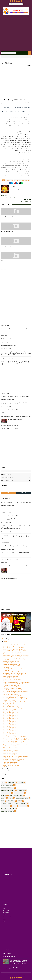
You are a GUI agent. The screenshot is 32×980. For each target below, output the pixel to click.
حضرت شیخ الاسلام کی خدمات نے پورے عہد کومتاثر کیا (15, 647)
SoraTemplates (11, 976)
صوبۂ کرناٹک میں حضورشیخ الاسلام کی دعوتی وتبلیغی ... (15, 754)
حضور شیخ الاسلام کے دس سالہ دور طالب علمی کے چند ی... (16, 682)
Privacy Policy (6, 912)
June (4, 643)
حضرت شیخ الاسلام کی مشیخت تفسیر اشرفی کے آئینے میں (16, 739)
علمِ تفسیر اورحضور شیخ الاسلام (10, 753)
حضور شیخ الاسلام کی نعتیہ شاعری (11, 747)
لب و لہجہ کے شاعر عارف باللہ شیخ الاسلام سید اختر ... (15, 698)
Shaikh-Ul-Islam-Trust (21, 803)
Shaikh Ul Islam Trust (5, 335)
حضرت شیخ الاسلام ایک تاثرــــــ (10, 677)
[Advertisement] (16, 34)
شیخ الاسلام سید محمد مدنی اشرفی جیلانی (10, 342)
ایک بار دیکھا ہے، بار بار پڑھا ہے (12, 679)
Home (4, 908)
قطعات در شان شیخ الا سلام (9, 709)
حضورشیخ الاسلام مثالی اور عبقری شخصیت (13, 665)
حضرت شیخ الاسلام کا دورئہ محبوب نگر (12, 688)
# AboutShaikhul (9, 180)
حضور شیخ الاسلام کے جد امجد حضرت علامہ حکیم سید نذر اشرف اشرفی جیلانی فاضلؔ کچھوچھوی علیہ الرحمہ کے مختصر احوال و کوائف (15, 363)
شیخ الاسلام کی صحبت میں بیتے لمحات (11, 692)
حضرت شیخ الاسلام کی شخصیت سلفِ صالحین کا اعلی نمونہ (16, 659)
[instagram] (14, 1)
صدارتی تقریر (6, 667)
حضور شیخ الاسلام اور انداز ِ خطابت (11, 765)
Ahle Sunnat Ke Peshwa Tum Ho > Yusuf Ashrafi (10, 425)
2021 (3, 773)
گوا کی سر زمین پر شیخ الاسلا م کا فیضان (12, 689)
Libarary (3, 795)
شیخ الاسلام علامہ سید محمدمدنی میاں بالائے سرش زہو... (16, 691)
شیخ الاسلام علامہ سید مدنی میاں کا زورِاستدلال (13, 759)
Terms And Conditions (7, 916)
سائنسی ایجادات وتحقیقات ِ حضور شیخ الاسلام (13, 683)
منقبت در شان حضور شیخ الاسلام (7, 231)
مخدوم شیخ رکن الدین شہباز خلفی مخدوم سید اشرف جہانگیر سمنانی (16, 396)
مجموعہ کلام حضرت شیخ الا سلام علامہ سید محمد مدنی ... (16, 744)
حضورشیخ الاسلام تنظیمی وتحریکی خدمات (12, 742)
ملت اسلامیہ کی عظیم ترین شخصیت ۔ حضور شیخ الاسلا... (16, 655)
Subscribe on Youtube (7, 477)
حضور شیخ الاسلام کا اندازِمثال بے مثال (11, 763)
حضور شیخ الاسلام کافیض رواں (10, 662)
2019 (3, 638)
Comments (23, 493)
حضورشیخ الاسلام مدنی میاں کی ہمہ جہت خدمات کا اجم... (16, 738)
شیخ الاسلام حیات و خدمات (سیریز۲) (7, 808)
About (4, 921)
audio (21, 782)
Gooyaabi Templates (24, 976)
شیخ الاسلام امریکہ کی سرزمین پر (11, 685)
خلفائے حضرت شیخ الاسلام (6, 338)
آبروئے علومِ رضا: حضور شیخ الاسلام (11, 646)
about (2, 782)
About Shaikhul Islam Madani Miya (7, 332)
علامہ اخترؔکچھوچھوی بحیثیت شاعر (9, 345)
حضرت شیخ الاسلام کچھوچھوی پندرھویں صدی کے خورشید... (16, 741)
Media (11, 798)
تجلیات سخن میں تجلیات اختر (9, 700)
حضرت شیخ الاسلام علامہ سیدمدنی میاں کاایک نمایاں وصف (16, 650)
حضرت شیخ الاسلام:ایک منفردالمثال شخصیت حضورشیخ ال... (16, 736)
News (2, 800)
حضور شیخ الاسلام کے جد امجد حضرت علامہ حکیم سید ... (16, 674)
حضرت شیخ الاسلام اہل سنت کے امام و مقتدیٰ (13, 653)
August (5, 768)
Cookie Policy (6, 910)
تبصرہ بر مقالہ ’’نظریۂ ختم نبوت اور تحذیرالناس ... (14, 757)
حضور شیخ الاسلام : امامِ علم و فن (11, 694)
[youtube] (19, 1)
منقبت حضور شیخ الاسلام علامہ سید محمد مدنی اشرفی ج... (16, 707)
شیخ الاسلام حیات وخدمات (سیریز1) (7, 811)
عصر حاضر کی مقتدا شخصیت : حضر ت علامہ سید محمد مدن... (17, 656)
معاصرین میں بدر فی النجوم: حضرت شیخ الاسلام (14, 649)
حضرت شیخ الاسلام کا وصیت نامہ (7, 216)
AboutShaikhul (19, 102)
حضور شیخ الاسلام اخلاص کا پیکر (10, 762)
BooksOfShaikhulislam (7, 785)
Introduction (21, 790)
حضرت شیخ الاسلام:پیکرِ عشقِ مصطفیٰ (12, 664)
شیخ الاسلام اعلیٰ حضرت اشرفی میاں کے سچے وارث (15, 673)
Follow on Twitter (6, 471)
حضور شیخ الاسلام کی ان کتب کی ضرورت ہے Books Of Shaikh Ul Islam (15, 403)
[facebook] (12, 1)
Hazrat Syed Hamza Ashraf (6, 348)
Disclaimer (5, 914)
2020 (3, 771)
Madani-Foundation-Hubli (16, 795)
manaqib (3, 798)
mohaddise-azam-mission (22, 798)
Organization (11, 800)
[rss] (17, 1)
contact (4, 919)
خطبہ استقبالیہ (6, 670)
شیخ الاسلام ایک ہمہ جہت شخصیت (11, 661)
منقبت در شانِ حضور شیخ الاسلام (10, 711)
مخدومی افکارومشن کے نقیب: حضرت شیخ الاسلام (14, 644)
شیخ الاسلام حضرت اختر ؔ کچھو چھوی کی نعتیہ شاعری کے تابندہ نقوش (16, 328)
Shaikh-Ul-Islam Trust (6, 803)
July (4, 766)
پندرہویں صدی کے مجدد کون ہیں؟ (11, 680)
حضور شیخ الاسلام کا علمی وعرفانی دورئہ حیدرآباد (14, 686)
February (5, 641)
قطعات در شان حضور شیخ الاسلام (10, 717)
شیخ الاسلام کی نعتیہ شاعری (9, 745)
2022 (3, 774)
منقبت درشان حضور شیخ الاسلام (10, 750)
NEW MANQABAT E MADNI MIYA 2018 (15, 419)
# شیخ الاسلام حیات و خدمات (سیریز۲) (21, 180)
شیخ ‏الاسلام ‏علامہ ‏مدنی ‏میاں (7, 358)
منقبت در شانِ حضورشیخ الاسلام (10, 704)
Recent (8, 493)
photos (20, 800)
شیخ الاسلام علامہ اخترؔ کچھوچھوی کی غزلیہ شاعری (15, 701)
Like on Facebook (6, 474)
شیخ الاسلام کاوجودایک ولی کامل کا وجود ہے (13, 658)
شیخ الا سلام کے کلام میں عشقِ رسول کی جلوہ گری (14, 695)
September (5, 769)
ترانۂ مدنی (5, 748)
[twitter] (10, 1)
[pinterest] (21, 1)
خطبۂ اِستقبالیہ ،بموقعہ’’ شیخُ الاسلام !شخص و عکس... (15, 668)
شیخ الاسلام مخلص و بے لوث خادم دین (11, 760)
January (5, 639)
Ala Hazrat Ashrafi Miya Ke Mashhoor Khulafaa (9, 429)
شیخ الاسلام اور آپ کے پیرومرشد (10, 676)
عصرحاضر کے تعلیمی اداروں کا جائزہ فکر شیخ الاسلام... (15, 756)
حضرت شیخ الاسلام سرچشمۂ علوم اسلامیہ (12, 652)
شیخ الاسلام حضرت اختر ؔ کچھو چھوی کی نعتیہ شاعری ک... (16, 697)
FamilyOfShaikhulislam (7, 787)
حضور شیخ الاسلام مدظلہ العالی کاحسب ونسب (13, 671)
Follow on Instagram (7, 480)
